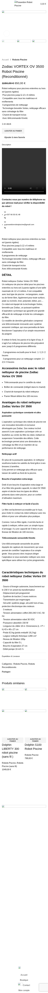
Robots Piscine (19, 60)
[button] (12, 740)
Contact (5, 943)
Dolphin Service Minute (12, 933)
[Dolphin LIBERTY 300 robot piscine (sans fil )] (12, 698)
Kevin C (28, 962)
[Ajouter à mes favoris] (12, 734)
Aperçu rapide (5, 734)
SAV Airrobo (7, 928)
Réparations (7, 919)
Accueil (5, 60)
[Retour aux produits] (41, 59)
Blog (4, 909)
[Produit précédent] (38, 59)
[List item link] (24, 859)
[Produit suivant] (44, 59)
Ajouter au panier (13, 131)
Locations (6, 923)
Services (6, 914)
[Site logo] (24, 4)
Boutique (6, 904)
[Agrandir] (7, 33)
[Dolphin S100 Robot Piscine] (35, 698)
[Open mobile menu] (3, 4)
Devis (4, 938)
